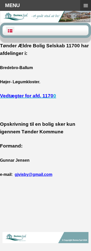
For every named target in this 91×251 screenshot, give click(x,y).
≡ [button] (85, 6)
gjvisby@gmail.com (33, 174)
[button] (79, 239)
